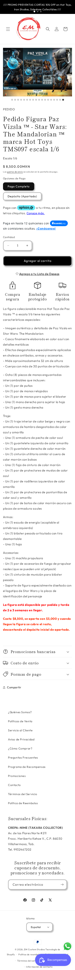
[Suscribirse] (62, 884)
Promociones (17, 776)
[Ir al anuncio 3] (41, 11)
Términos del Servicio (22, 794)
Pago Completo (19, 186)
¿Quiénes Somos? (20, 712)
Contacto (14, 785)
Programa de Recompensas (27, 767)
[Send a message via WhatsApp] (67, 946)
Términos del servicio (28, 960)
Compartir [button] (14, 687)
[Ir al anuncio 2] (37, 11)
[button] (8, 29)
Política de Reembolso (23, 803)
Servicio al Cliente (20, 730)
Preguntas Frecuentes (23, 757)
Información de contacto (39, 966)
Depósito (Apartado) (22, 196)
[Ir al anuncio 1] (34, 11)
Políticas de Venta (20, 721)
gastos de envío (15, 171)
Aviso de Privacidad (21, 739)
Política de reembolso (30, 954)
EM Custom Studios (34, 949)
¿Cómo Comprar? (20, 748)
